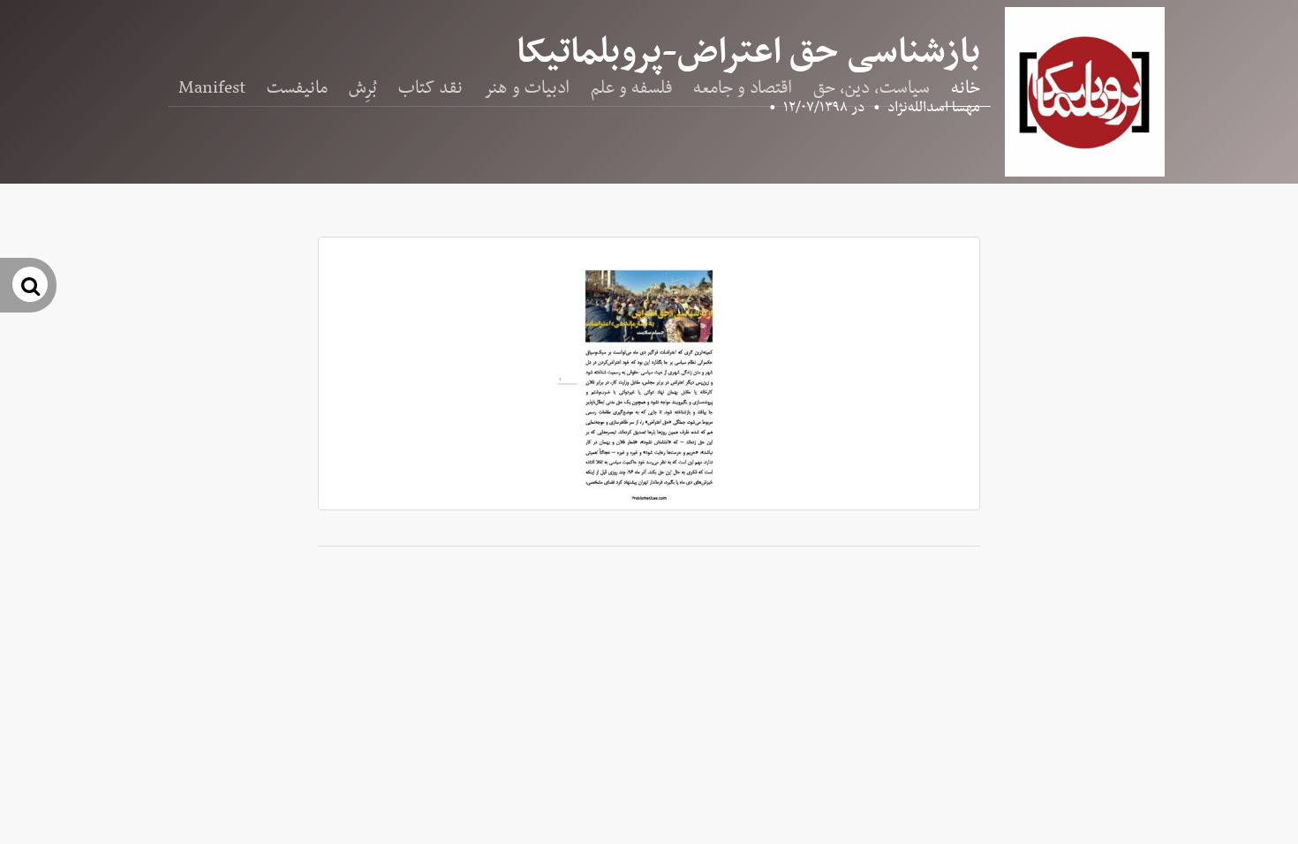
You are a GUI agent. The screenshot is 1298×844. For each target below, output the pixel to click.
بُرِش (363, 88)
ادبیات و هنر (527, 88)
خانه (965, 88)
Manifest (211, 88)
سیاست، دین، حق (871, 88)
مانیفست (297, 88)
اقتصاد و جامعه (742, 88)
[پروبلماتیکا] (1085, 92)
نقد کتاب (430, 88)
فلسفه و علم (631, 88)
